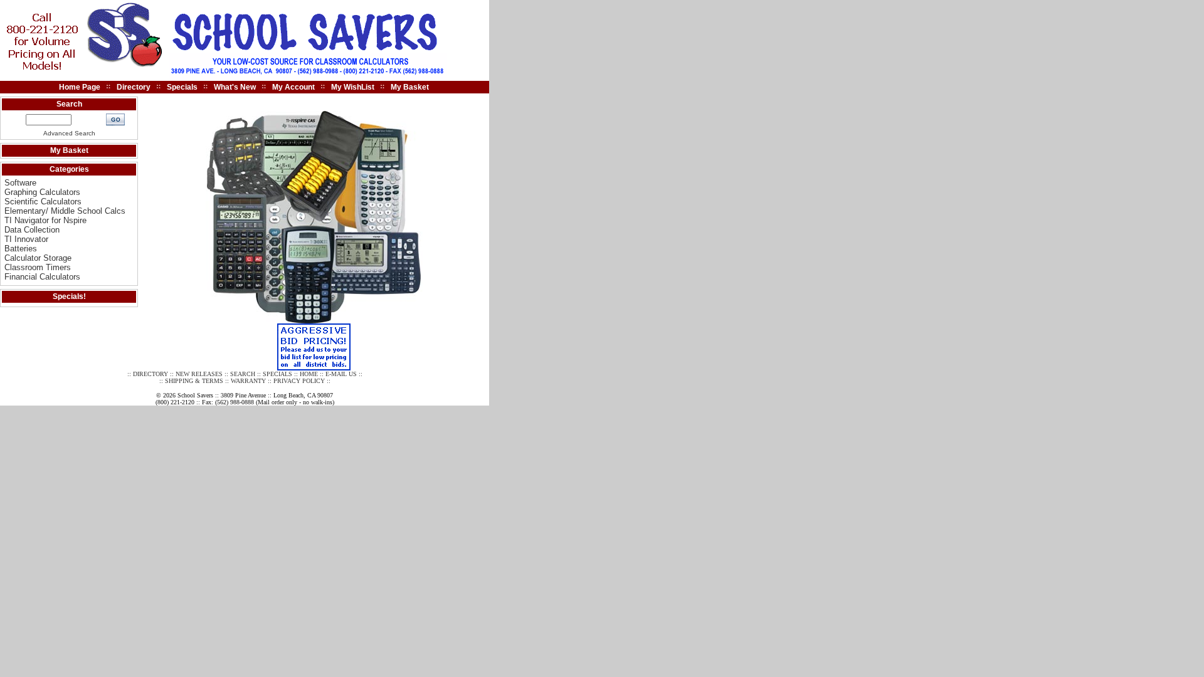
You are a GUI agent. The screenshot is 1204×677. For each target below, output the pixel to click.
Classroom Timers (37, 267)
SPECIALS (277, 373)
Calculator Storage (37, 258)
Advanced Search (69, 133)
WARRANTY (248, 380)
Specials (182, 87)
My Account (293, 87)
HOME (309, 373)
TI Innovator (26, 239)
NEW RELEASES (199, 373)
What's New (235, 87)
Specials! (69, 296)
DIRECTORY (150, 373)
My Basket (410, 87)
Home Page (79, 87)
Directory (133, 87)
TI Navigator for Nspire (45, 220)
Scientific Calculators (43, 201)
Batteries (20, 248)
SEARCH (242, 373)
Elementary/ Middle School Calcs (64, 211)
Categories (69, 169)
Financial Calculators (42, 276)
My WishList (352, 87)
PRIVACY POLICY (299, 380)
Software (20, 182)
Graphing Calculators (42, 192)
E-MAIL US (341, 373)
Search (69, 104)
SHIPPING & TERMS (194, 380)
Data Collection (32, 229)
